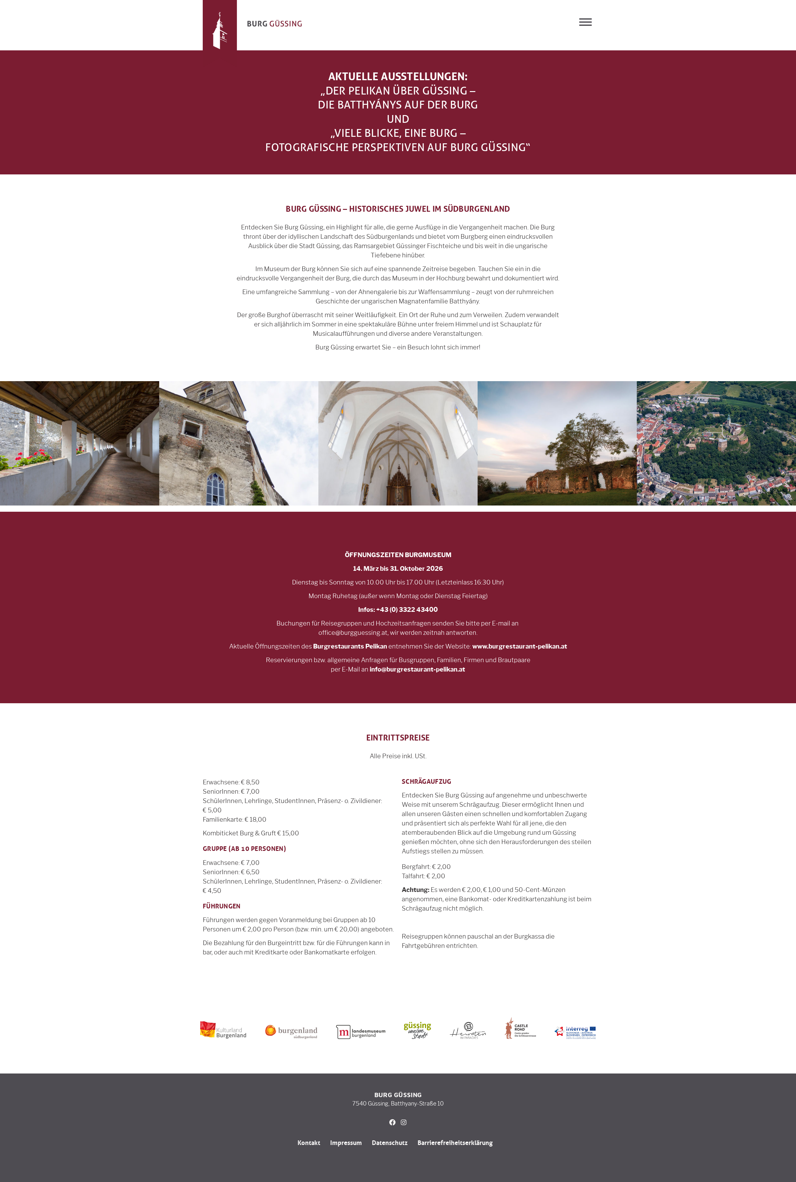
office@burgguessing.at (352, 632)
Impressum (346, 1143)
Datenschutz (390, 1143)
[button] (585, 22)
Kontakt (309, 1143)
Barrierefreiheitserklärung (455, 1143)
